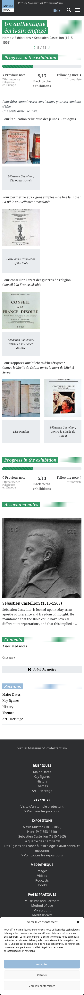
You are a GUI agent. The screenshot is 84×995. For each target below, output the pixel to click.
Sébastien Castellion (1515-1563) (42, 836)
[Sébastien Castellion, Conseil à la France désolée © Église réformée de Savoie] (21, 310)
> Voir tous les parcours (42, 811)
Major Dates (11, 694)
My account (42, 910)
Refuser (42, 975)
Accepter (42, 964)
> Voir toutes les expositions (42, 855)
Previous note (14, 79)
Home (6, 38)
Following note (69, 77)
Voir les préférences (42, 986)
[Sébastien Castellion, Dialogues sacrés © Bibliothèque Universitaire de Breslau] (21, 145)
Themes (8, 713)
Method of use (42, 905)
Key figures (10, 700)
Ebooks (42, 885)
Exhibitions (23, 38)
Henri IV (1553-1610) (42, 831)
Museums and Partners (42, 901)
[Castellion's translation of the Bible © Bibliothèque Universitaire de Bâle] (21, 227)
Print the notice (44, 669)
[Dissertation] (21, 398)
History (7, 706)
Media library (42, 915)
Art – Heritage (42, 791)
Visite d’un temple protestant (42, 806)
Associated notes (14, 646)
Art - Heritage (12, 719)
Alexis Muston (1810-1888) (42, 827)
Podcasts (42, 880)
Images (42, 871)
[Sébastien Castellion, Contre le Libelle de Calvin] (63, 398)
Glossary (8, 657)
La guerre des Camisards (42, 841)
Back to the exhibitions (42, 83)
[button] (78, 922)
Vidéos (42, 876)
